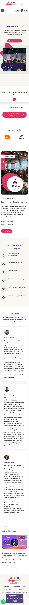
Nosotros (6, 586)
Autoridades (9, 156)
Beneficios (8, 162)
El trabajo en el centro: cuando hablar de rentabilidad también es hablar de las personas (14, 554)
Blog (24, 586)
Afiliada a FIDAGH (7, 221)
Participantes (13, 68)
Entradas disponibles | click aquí (13, 114)
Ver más (7, 231)
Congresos (8, 167)
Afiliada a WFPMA (7, 225)
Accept (15, 601)
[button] (12, 82)
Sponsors (20, 589)
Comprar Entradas (15, 41)
